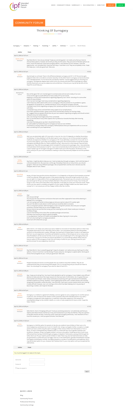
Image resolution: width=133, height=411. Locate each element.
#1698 (89, 224)
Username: (18, 359)
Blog (21, 395)
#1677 (89, 190)
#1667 (89, 157)
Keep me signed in (22, 368)
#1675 (89, 171)
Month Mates (82, 46)
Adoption (26, 46)
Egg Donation (88, 5)
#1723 (89, 271)
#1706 (89, 245)
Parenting (45, 46)
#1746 (89, 306)
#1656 (89, 71)
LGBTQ (54, 46)
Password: (18, 364)
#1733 (89, 290)
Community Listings (27, 405)
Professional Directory (27, 402)
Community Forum (63, 5)
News (53, 5)
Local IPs (72, 46)
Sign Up (111, 5)
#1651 (89, 55)
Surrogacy (76, 5)
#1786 (89, 321)
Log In (120, 5)
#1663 (89, 132)
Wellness (63, 46)
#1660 (89, 89)
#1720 (89, 258)
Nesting (35, 46)
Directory (101, 5)
